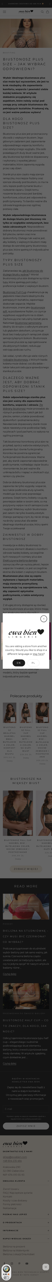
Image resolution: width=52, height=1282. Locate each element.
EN (19, 662)
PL (33, 662)
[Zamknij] (44, 619)
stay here (38, 654)
